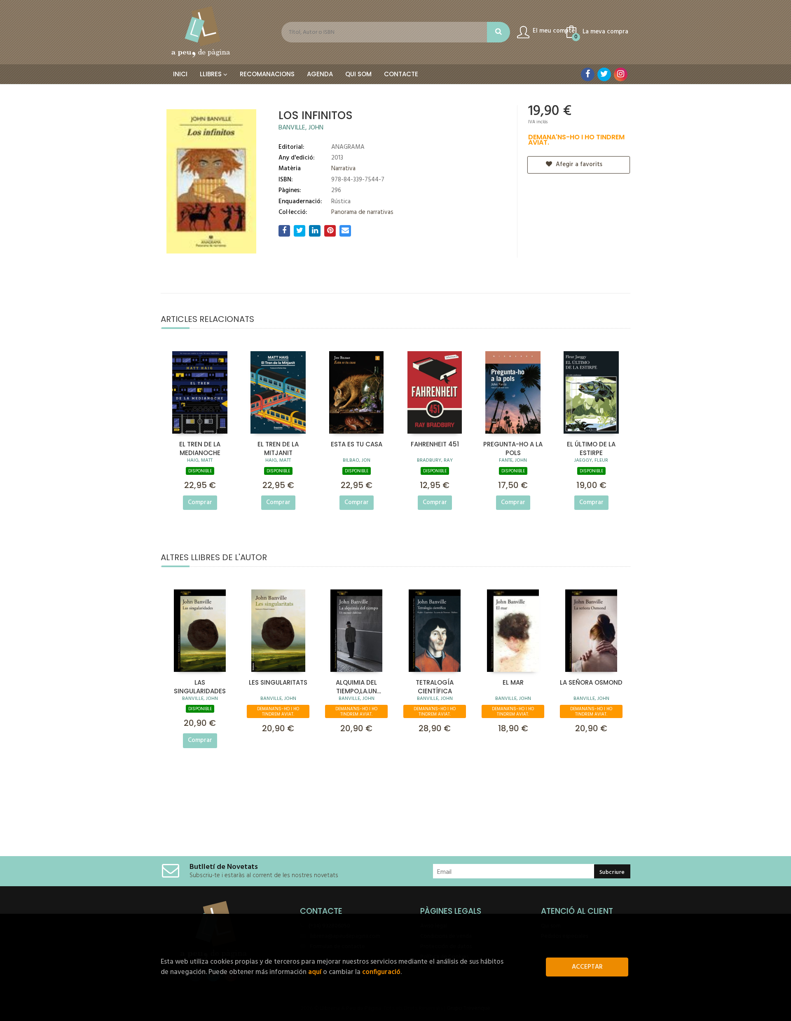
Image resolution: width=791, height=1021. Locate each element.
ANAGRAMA (348, 147)
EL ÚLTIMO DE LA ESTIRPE (591, 448)
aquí (314, 972)
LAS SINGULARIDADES (200, 686)
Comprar (200, 502)
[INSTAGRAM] (620, 74)
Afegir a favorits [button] (578, 164)
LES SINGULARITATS (278, 682)
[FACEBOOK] (587, 74)
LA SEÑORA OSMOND (591, 682)
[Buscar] (498, 32)
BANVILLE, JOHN (300, 127)
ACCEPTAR (587, 967)
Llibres (211, 74)
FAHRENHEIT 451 (435, 444)
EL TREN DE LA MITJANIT (278, 448)
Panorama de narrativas (362, 212)
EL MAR (513, 682)
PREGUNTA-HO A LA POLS (513, 448)
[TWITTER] (604, 74)
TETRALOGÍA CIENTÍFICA (435, 686)
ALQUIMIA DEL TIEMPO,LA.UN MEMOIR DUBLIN (356, 686)
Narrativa (343, 169)
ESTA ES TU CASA (356, 444)
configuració (381, 972)
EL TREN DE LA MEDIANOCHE (199, 448)
